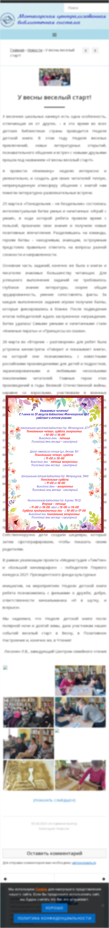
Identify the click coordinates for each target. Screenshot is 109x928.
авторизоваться (84, 863)
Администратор (65, 823)
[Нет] (102, 905)
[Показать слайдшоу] (54, 800)
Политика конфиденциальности (54, 918)
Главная (17, 50)
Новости (34, 50)
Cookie (41, 889)
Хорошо (54, 907)
